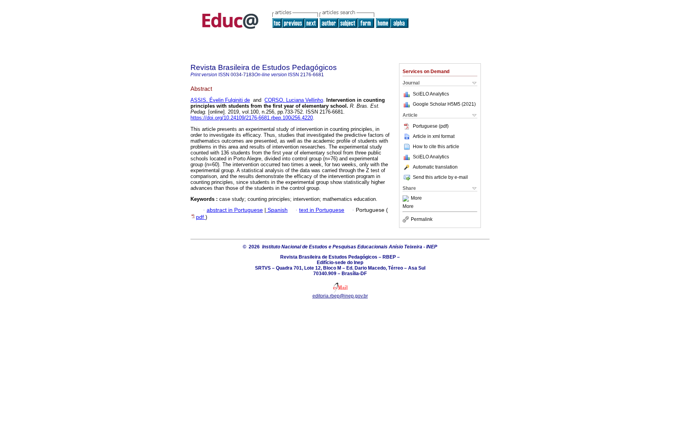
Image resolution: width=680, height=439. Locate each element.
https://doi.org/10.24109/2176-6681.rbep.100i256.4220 (251, 118)
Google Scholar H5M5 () (444, 104)
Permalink (421, 219)
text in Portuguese (321, 210)
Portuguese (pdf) (431, 126)
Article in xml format (434, 136)
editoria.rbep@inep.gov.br (340, 296)
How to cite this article (436, 146)
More (416, 198)
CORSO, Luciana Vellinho (293, 100)
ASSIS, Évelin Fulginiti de (220, 100)
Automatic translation (435, 167)
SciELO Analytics (431, 94)
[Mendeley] (407, 198)
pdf (200, 217)
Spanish (277, 210)
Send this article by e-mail (440, 177)
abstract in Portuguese (235, 210)
